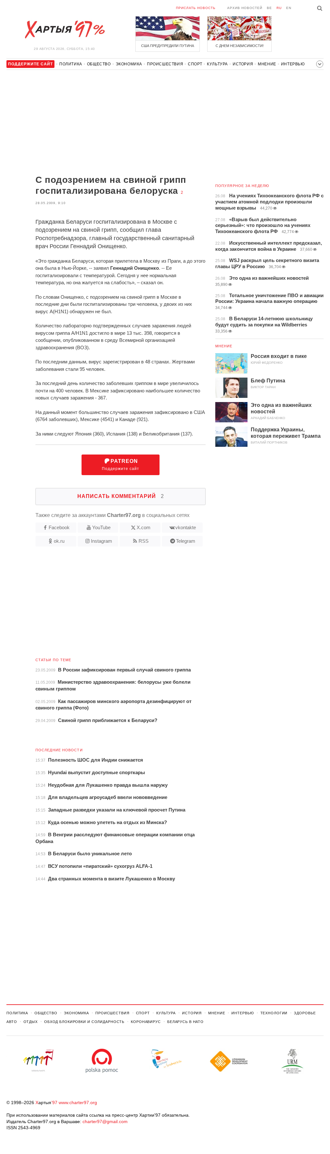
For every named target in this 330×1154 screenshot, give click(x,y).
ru (279, 8)
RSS (144, 541)
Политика (70, 64)
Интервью (293, 64)
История (243, 64)
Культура (217, 64)
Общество (99, 64)
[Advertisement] (106, 123)
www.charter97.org (78, 1102)
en (288, 8)
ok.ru (59, 541)
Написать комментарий (120, 496)
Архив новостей (244, 8)
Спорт (195, 64)
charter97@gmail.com (105, 1121)
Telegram (185, 541)
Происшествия (165, 64)
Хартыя (64, 29)
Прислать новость (196, 8)
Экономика (129, 64)
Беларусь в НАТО (185, 1022)
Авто (11, 1022)
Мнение (267, 64)
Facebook (59, 527)
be (269, 8)
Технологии (274, 1013)
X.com (143, 527)
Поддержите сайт (120, 464)
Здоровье (304, 1013)
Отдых (31, 1022)
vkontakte (185, 527)
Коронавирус (146, 1022)
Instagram (101, 541)
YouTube (101, 527)
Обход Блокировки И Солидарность (84, 1022)
